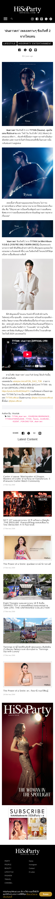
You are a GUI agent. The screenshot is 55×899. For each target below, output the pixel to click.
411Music (44, 419)
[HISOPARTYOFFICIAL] (27, 754)
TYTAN (28, 419)
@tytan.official (15, 401)
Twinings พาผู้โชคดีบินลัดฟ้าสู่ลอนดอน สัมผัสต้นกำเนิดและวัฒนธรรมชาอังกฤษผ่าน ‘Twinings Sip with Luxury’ (27, 649)
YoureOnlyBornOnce (38, 416)
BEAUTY (8, 868)
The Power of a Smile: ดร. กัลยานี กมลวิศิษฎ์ (25, 691)
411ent (16, 421)
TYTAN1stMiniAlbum (14, 419)
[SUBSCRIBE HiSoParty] (27, 824)
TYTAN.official (12, 398)
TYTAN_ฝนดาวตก (19, 416)
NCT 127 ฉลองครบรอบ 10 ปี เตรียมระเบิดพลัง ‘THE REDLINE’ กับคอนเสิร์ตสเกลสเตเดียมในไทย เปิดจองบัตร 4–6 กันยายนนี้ (26, 522)
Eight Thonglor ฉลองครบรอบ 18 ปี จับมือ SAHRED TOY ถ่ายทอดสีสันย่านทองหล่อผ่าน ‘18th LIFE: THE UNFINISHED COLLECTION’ (26, 605)
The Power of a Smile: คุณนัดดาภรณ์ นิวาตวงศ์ (27, 564)
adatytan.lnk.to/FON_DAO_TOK (27, 381)
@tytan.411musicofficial (42, 398)
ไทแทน (36, 419)
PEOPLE (8, 865)
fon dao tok (27, 421)
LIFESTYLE (9, 872)
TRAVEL (8, 879)
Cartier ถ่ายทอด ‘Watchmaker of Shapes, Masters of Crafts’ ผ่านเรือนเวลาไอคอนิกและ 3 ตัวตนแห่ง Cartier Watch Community (26, 478)
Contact (32, 868)
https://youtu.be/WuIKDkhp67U (16, 391)
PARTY (7, 861)
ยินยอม (45, 894)
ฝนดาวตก (38, 421)
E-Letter (32, 872)
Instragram (33, 865)
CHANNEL (8, 883)
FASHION (8, 876)
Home (31, 861)
